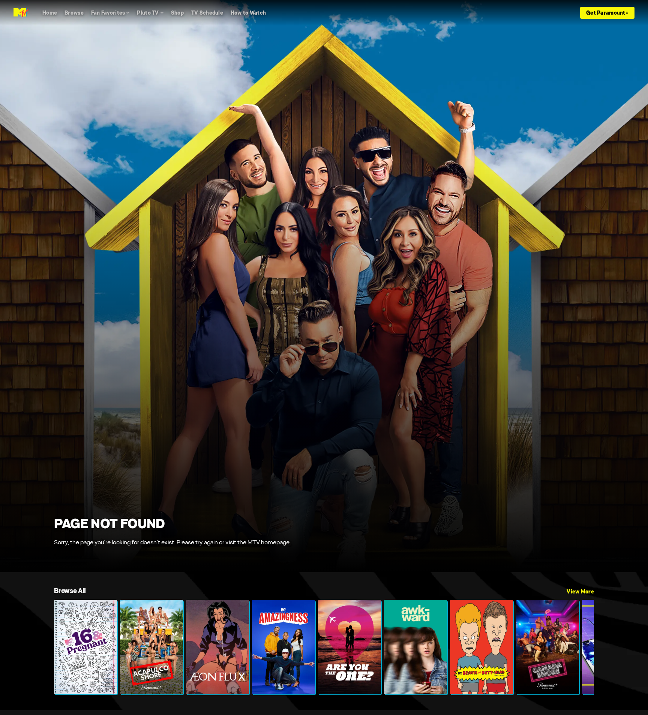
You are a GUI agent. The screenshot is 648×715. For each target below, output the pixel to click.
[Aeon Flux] (217, 647)
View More (580, 592)
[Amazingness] (283, 647)
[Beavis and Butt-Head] (481, 647)
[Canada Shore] (547, 647)
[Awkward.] (415, 647)
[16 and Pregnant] (85, 647)
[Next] (583, 647)
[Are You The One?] (349, 647)
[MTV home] (21, 12)
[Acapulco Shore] (151, 647)
